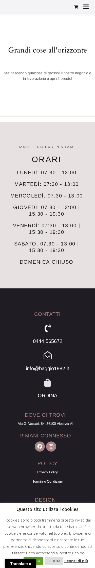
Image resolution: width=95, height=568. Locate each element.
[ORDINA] (48, 383)
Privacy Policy (47, 472)
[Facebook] (40, 446)
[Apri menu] (86, 6)
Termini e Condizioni (47, 481)
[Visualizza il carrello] (76, 7)
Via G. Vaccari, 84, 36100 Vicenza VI (45, 424)
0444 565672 (47, 341)
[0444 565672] (48, 328)
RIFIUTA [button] (54, 561)
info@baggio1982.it (47, 368)
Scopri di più (76, 560)
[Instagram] (51, 446)
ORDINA (47, 395)
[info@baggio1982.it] (48, 355)
